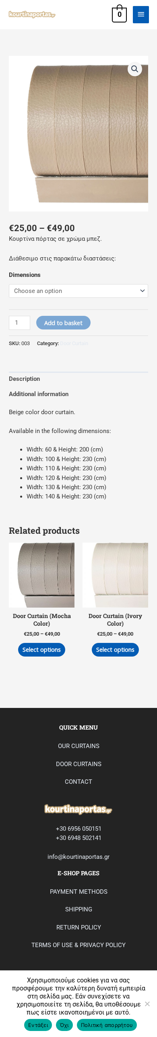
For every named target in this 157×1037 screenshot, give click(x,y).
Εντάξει (38, 1025)
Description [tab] (24, 378)
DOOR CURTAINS (78, 764)
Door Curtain (74, 343)
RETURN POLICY (78, 927)
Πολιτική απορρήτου (107, 1025)
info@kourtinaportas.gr (78, 856)
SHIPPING (78, 909)
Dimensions (25, 275)
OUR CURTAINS (78, 746)
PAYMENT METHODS (78, 891)
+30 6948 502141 (78, 838)
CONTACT (78, 781)
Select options (42, 649)
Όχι (64, 1025)
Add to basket (63, 323)
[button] (135, 69)
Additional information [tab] (38, 394)
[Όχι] (147, 1004)
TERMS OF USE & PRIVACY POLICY (78, 945)
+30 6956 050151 (78, 828)
